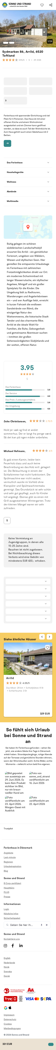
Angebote (8, 853)
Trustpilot (8, 828)
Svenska (8, 971)
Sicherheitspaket (12, 918)
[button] (16, 783)
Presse (7, 896)
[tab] (17, 673)
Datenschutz (10, 1019)
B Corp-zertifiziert (12, 883)
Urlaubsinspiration (12, 866)
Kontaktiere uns (12, 939)
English (7, 958)
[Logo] (15, 5)
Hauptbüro (9, 887)
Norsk (6, 967)
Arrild (10, 678)
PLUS (6, 892)
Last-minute (10, 857)
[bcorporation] (21, 1001)
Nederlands (9, 962)
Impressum (9, 1014)
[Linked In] (22, 945)
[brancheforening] (14, 993)
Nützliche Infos (11, 913)
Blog (6, 870)
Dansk (7, 976)
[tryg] (11, 1001)
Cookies (8, 1023)
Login (6, 909)
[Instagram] (7, 945)
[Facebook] (15, 945)
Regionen (8, 861)
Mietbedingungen (12, 1028)
